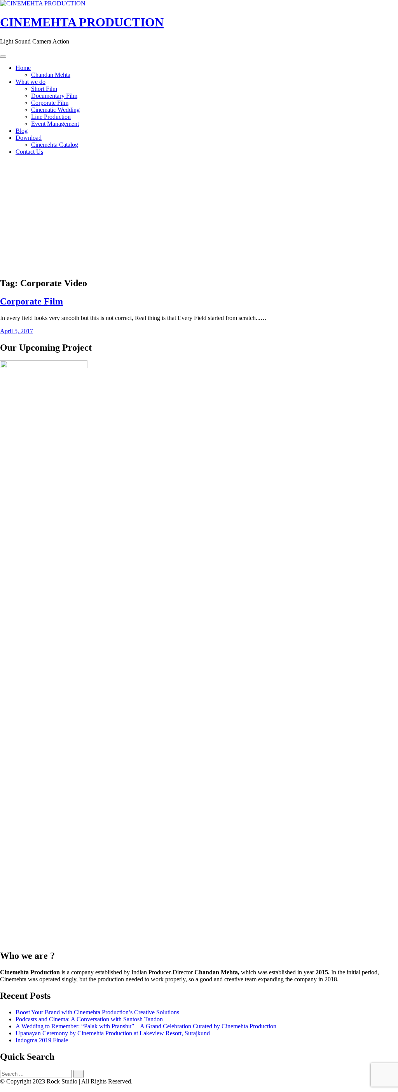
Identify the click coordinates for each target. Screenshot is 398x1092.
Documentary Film (54, 95)
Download (29, 137)
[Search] (78, 1074)
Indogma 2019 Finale (42, 1040)
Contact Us (29, 151)
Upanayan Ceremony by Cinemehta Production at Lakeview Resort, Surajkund (113, 1033)
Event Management (55, 123)
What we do (30, 81)
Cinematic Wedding (55, 109)
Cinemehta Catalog (54, 144)
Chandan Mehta (50, 74)
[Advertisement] (199, 216)
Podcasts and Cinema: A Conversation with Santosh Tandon (89, 1019)
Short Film (44, 88)
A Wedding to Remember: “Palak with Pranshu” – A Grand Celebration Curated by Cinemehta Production (146, 1026)
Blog (22, 130)
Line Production (51, 116)
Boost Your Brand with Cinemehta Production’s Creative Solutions (97, 1012)
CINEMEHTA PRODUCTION (82, 22)
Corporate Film (49, 102)
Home (23, 67)
